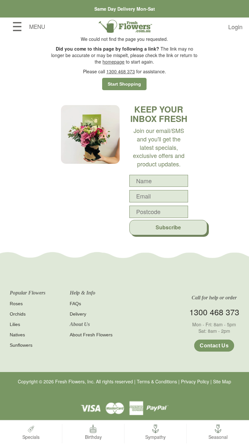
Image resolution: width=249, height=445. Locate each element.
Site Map (222, 381)
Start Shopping (124, 84)
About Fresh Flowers (91, 334)
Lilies (15, 324)
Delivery (78, 314)
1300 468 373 (120, 71)
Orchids (18, 314)
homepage (113, 61)
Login (235, 26)
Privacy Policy (195, 381)
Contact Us (214, 345)
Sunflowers (21, 345)
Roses (16, 303)
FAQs (75, 303)
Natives (17, 334)
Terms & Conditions (157, 381)
